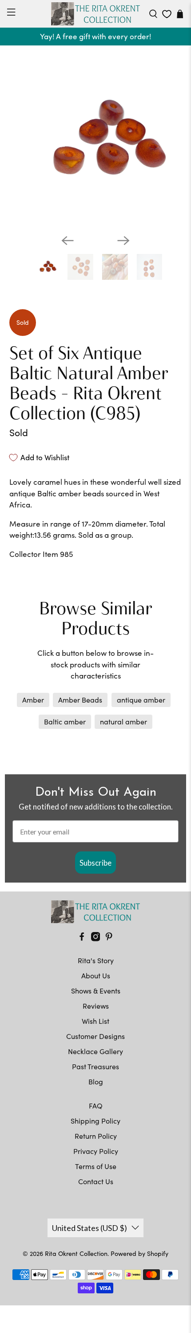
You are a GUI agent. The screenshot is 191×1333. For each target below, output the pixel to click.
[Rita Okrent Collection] (95, 13)
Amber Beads (80, 699)
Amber (33, 699)
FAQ (96, 1105)
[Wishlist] (166, 14)
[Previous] (67, 240)
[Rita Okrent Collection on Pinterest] (108, 938)
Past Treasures (95, 1066)
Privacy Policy (95, 1151)
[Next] (123, 240)
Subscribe (95, 862)
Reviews (96, 1005)
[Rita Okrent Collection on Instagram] (95, 938)
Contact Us (95, 1181)
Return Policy (96, 1136)
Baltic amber (65, 721)
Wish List (95, 1021)
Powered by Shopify (139, 1253)
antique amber (141, 699)
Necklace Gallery (95, 1051)
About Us (95, 975)
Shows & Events (95, 990)
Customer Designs (95, 1036)
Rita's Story (96, 960)
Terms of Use (95, 1166)
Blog (95, 1081)
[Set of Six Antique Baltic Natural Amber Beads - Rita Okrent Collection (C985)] (95, 141)
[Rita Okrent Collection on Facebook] (81, 938)
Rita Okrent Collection (76, 1253)
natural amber (123, 721)
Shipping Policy (95, 1120)
